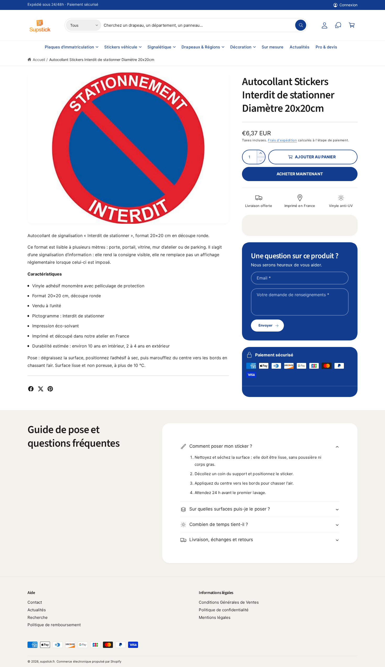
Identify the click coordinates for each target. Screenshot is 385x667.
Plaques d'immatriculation (69, 46)
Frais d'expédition (282, 140)
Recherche (38, 617)
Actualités (37, 609)
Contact (35, 602)
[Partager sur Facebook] (31, 388)
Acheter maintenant (300, 173)
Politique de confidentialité (224, 609)
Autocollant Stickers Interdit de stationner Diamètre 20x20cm (101, 59)
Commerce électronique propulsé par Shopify (89, 661)
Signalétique (159, 46)
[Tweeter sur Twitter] (40, 388)
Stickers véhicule (120, 46)
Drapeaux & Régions (201, 46)
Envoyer (265, 325)
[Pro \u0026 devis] (338, 25)
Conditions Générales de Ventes (229, 602)
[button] (352, 25)
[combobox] (204, 25)
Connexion (348, 5)
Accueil (39, 59)
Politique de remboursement (54, 624)
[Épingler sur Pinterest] (50, 388)
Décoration (240, 46)
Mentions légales (214, 617)
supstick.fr (47, 661)
